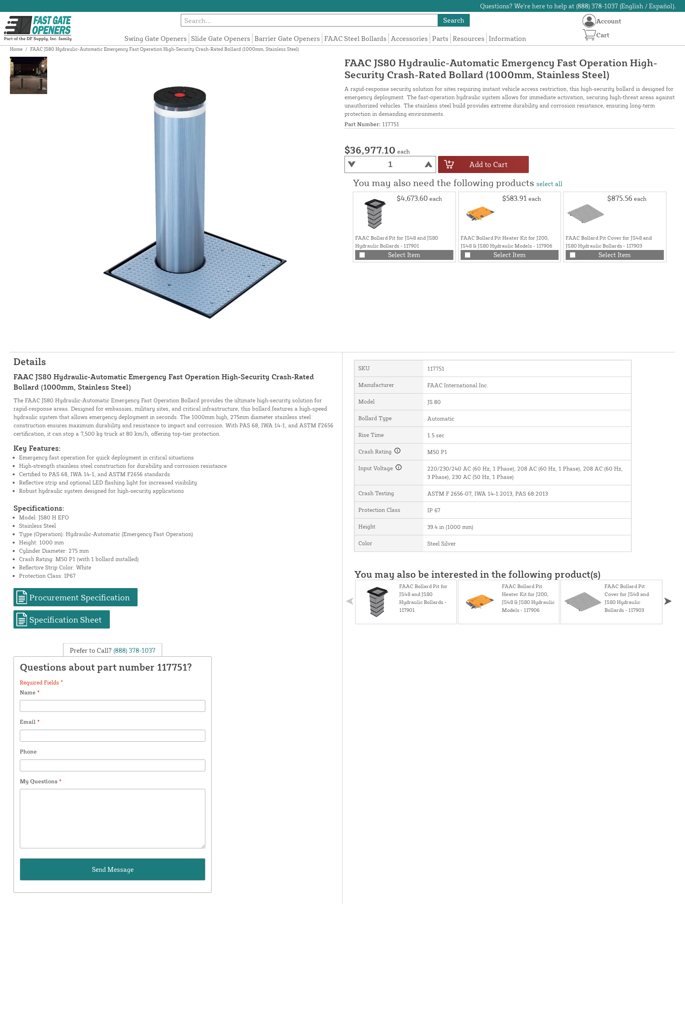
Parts (440, 38)
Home (16, 49)
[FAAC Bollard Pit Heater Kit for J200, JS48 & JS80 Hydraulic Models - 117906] (480, 214)
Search (453, 20)
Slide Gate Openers (220, 38)
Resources (468, 38)
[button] (668, 601)
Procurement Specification (79, 597)
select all (549, 184)
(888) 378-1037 (133, 650)
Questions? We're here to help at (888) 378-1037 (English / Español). (578, 6)
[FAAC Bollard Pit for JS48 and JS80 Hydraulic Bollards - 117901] (375, 214)
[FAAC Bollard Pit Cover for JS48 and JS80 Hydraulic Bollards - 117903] (585, 214)
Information (507, 38)
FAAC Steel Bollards (355, 38)
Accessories (409, 38)
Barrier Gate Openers (287, 38)
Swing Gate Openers (155, 38)
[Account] (589, 21)
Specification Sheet (65, 619)
